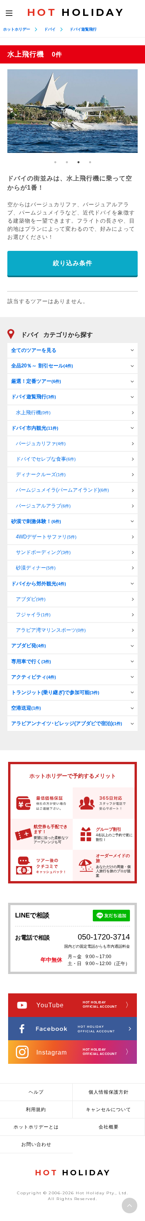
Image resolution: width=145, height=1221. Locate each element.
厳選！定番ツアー (36, 381)
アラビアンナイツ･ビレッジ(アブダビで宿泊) (66, 723)
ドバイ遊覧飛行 (83, 29)
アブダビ (31, 599)
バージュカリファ (41, 443)
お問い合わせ (36, 1144)
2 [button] (67, 162)
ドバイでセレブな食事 (46, 459)
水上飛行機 (33, 412)
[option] (72, 111)
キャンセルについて (108, 1109)
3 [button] (78, 162)
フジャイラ (33, 614)
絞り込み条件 (72, 263)
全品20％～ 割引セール (42, 366)
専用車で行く (31, 661)
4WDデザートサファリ (46, 537)
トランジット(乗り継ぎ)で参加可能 (55, 692)
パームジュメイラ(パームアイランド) (62, 490)
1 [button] (55, 162)
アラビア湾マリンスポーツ (51, 630)
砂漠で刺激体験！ (36, 521)
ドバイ (50, 29)
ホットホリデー (16, 29)
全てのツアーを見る (33, 350)
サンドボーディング (43, 552)
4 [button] (90, 162)
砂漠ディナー (36, 568)
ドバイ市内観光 (34, 428)
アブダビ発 (28, 645)
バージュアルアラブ (43, 506)
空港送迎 (26, 708)
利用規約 (36, 1109)
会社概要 (109, 1127)
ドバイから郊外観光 (38, 583)
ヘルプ (36, 1092)
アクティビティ (33, 677)
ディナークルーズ (41, 474)
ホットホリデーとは (36, 1127)
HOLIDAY (76, 12)
